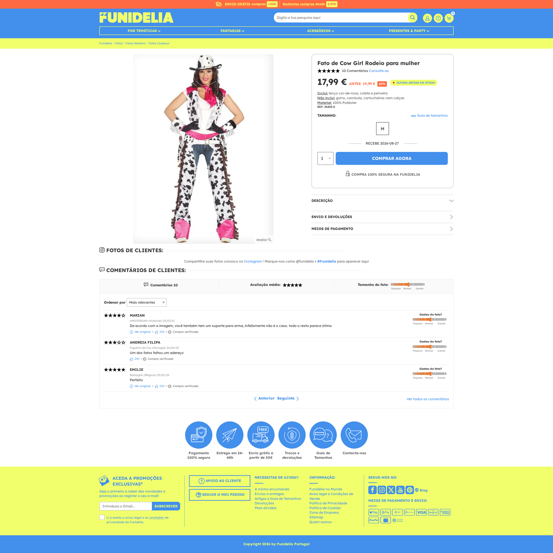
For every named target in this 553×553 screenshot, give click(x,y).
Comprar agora (392, 158)
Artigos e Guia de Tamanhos (278, 498)
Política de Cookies (325, 508)
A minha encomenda (272, 489)
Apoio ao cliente (223, 480)
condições (156, 518)
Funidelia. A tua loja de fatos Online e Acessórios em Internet (136, 17)
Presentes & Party (407, 30)
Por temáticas (142, 30)
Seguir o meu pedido (223, 494)
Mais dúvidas (265, 508)
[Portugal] (372, 490)
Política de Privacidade (328, 503)
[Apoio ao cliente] (438, 18)
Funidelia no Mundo (325, 489)
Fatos (119, 43)
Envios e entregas (269, 494)
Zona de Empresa (324, 512)
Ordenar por (115, 302)
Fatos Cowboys (159, 43)
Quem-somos (320, 522)
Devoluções (264, 503)
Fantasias (231, 30)
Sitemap (316, 517)
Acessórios (319, 30)
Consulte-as (379, 71)
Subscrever (166, 506)
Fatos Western (136, 43)
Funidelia (105, 43)
